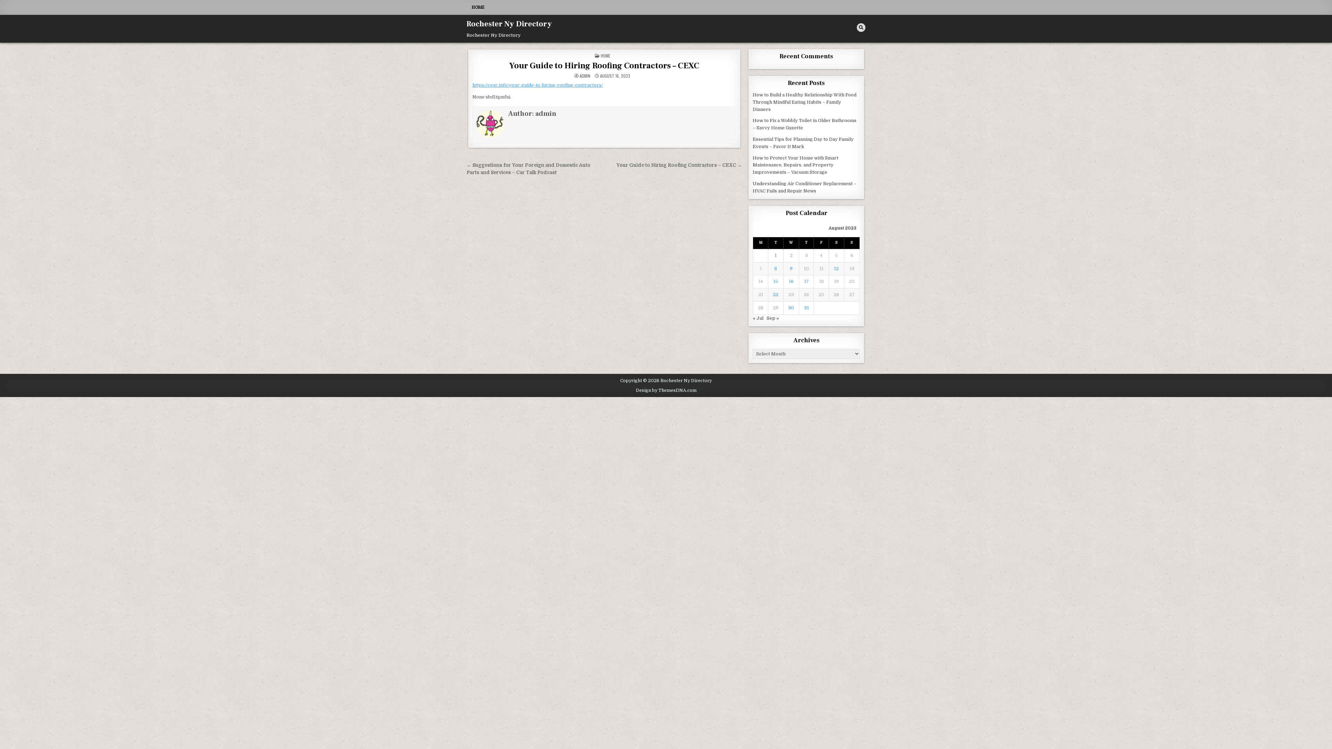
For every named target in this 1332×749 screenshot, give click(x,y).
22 (775, 294)
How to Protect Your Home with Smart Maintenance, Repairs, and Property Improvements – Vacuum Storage (795, 165)
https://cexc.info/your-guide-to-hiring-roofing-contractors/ (537, 85)
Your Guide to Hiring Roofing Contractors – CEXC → (679, 165)
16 (791, 281)
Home (478, 7)
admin (585, 76)
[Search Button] (861, 27)
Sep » (773, 318)
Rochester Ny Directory (509, 24)
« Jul (758, 318)
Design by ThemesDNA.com (666, 390)
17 (806, 281)
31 (806, 307)
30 (791, 307)
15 (775, 281)
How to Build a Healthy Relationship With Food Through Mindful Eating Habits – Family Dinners (804, 102)
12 (836, 268)
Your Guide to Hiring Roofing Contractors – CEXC (604, 65)
